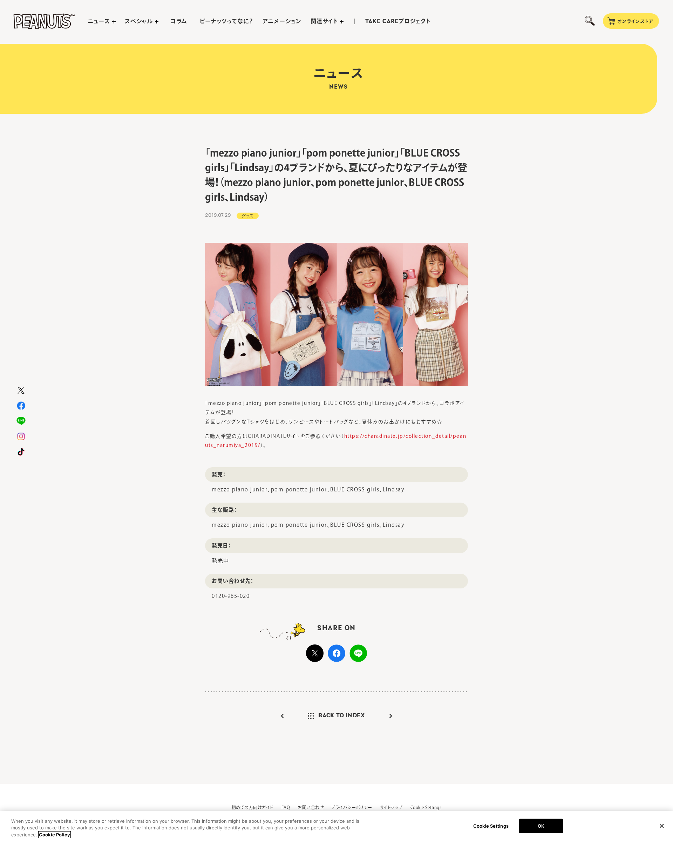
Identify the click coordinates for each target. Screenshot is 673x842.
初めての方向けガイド (253, 807)
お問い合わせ (311, 807)
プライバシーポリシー (351, 807)
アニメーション (282, 21)
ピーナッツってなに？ (226, 21)
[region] (336, 826)
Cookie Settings (425, 807)
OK (541, 825)
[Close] (661, 826)
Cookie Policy (54, 834)
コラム (179, 21)
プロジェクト (397, 21)
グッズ (247, 216)
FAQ (285, 807)
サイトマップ (391, 807)
